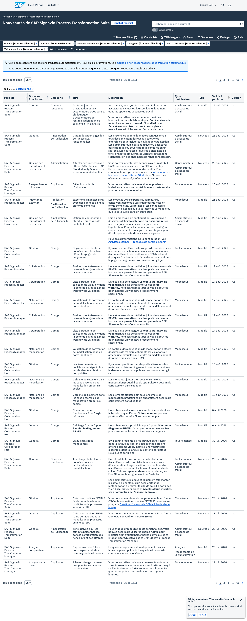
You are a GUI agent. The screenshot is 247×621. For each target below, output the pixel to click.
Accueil (6, 16)
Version (236, 97)
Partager (223, 37)
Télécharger (169, 37)
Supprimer (79, 49)
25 (27, 79)
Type (201, 97)
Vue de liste (149, 37)
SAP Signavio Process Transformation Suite (34, 16)
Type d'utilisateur (182, 98)
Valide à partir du (217, 98)
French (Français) (122, 23)
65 (237, 79)
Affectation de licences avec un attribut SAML (139, 174)
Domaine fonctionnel (36, 98)
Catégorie (57, 97)
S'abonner (205, 37)
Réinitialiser (58, 49)
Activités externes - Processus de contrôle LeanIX (137, 241)
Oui (193, 615)
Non (202, 615)
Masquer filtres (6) (125, 37)
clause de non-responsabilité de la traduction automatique (151, 62)
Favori (188, 37)
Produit (9, 97)
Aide (238, 37)
